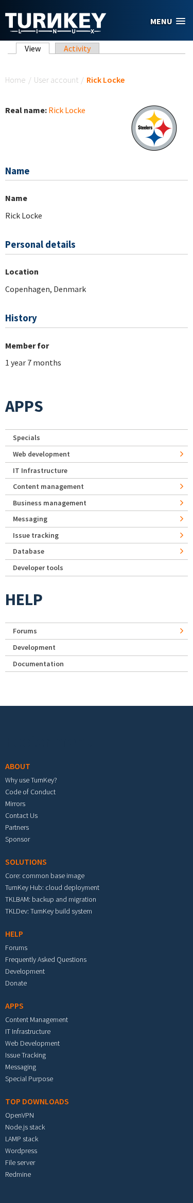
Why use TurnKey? (31, 780)
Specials (26, 437)
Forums (25, 630)
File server (20, 1162)
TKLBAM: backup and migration (50, 899)
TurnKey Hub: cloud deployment (52, 887)
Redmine (18, 1174)
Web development (41, 454)
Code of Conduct (30, 791)
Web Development (32, 1043)
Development (34, 647)
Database (28, 551)
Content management (48, 486)
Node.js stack (25, 1127)
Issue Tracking (25, 1055)
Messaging (30, 518)
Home (15, 80)
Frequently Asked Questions (45, 959)
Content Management (36, 1019)
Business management (49, 502)
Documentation (38, 663)
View (37, 48)
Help (24, 599)
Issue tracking (36, 535)
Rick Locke (66, 110)
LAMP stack (21, 1138)
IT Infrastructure (40, 470)
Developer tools (38, 567)
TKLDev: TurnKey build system (48, 911)
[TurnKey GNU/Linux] (56, 30)
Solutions (26, 861)
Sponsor (17, 839)
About (17, 766)
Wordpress (21, 1150)
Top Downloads (37, 1101)
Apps (24, 406)
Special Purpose (29, 1078)
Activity (77, 48)
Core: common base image (44, 875)
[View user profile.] (154, 127)
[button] (167, 21)
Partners (17, 827)
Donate (16, 983)
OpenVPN (19, 1115)
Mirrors (15, 803)
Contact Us (21, 815)
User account (56, 80)
